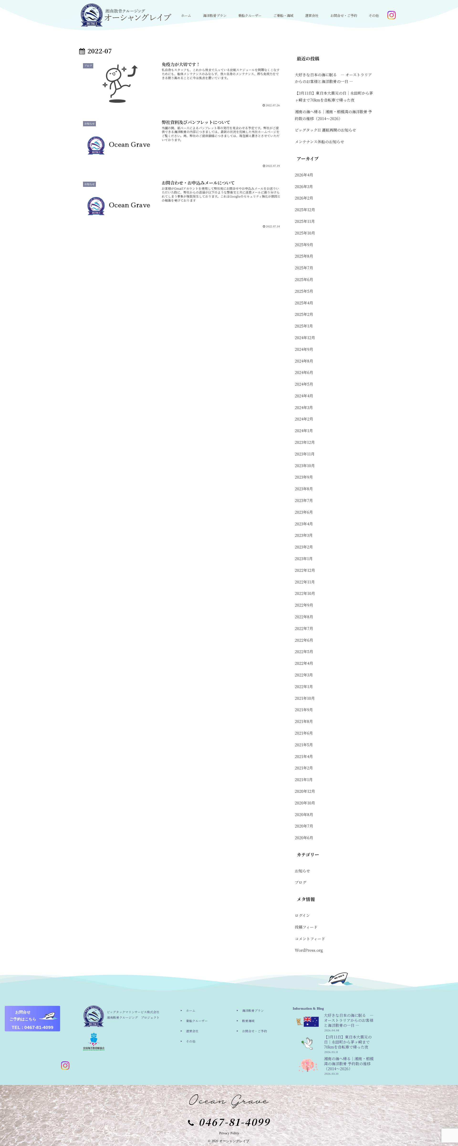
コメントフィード (310, 938)
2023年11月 (305, 454)
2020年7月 (304, 826)
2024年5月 (304, 384)
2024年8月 (304, 361)
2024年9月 (304, 349)
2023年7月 (304, 500)
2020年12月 (305, 791)
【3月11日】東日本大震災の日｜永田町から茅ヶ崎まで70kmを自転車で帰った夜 (334, 96)
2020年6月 (304, 837)
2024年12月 (305, 337)
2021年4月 (304, 756)
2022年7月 (304, 628)
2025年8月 (304, 256)
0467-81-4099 (234, 1121)
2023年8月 (304, 488)
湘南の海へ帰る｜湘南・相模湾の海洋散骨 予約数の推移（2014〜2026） (333, 115)
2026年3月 (304, 186)
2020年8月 (304, 814)
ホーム (190, 1010)
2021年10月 (305, 698)
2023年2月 (304, 547)
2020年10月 (305, 803)
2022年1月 (304, 686)
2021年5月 (304, 744)
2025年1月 (304, 326)
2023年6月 (304, 512)
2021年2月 (304, 768)
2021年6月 (304, 733)
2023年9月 (304, 477)
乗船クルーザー (197, 1020)
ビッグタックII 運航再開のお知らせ (325, 130)
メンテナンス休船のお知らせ (319, 141)
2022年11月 (305, 582)
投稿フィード (306, 927)
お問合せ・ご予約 (254, 1031)
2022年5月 (304, 651)
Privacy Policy (229, 1133)
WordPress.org (309, 950)
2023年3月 (304, 535)
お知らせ (302, 871)
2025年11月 (305, 221)
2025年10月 (305, 233)
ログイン (302, 915)
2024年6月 (304, 372)
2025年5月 (304, 291)
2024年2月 (304, 419)
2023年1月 (304, 558)
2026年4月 (304, 175)
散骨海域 (248, 1020)
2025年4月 (304, 303)
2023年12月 (305, 442)
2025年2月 (304, 314)
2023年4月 (304, 524)
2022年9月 (304, 605)
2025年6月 (304, 279)
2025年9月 (304, 244)
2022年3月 (304, 675)
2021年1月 (304, 779)
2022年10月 (305, 593)
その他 (190, 1041)
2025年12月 (305, 209)
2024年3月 (304, 407)
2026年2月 (304, 198)
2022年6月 (304, 640)
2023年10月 (305, 465)
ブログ (300, 882)
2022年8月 (304, 616)
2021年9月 (304, 709)
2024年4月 (304, 396)
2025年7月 (304, 268)
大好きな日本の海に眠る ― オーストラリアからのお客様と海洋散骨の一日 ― (333, 78)
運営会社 (192, 1031)
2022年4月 (304, 663)
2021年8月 (304, 721)
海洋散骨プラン (253, 1010)
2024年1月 (304, 430)
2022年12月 (305, 570)
